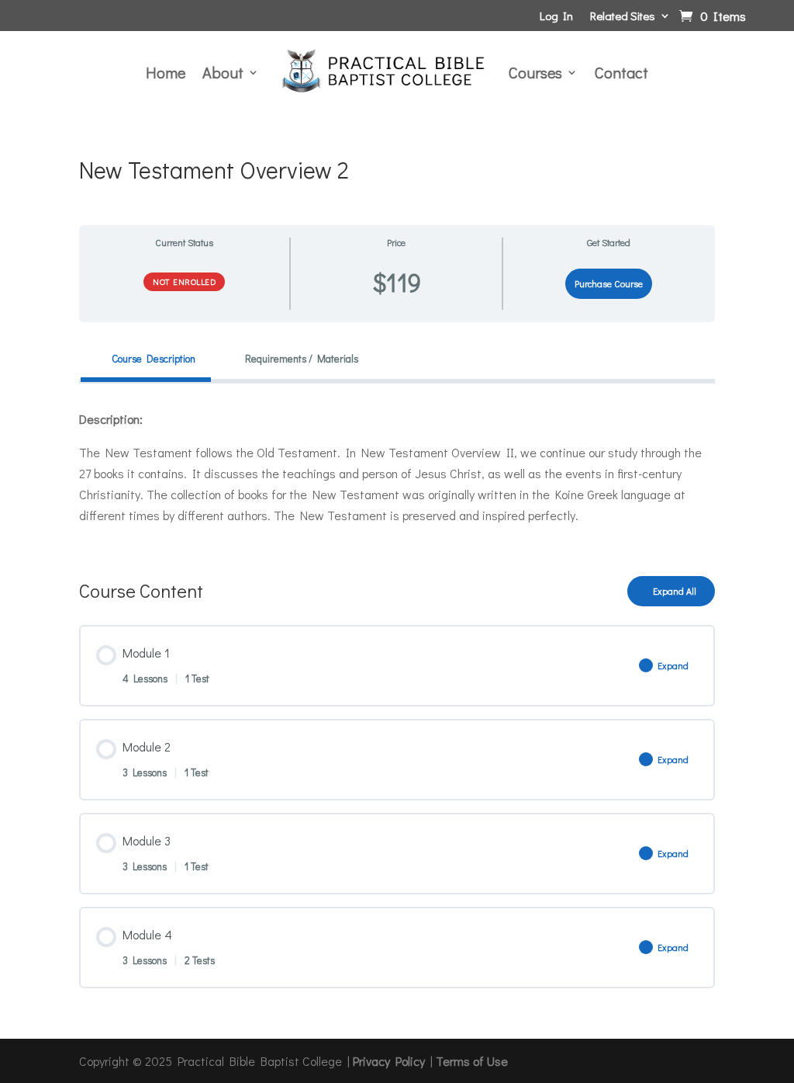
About (222, 72)
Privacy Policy (389, 1061)
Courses (535, 72)
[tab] (145, 359)
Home (165, 72)
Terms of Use (472, 1061)
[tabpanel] (396, 467)
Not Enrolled (184, 281)
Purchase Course (609, 283)
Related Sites (622, 16)
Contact (621, 72)
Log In (556, 16)
